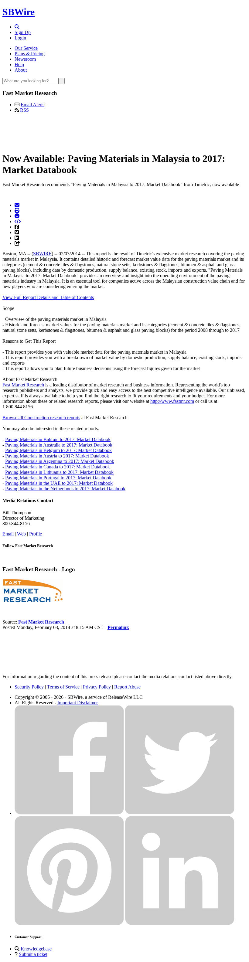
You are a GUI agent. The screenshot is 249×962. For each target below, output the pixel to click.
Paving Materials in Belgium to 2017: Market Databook (58, 450)
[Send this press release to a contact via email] (17, 205)
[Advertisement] (124, 131)
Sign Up (23, 32)
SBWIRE (42, 253)
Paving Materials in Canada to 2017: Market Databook (57, 466)
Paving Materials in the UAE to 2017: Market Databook (59, 483)
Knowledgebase (36, 948)
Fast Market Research (23, 384)
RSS (24, 110)
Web (21, 533)
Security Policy (29, 686)
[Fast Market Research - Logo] (32, 601)
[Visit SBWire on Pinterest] (69, 923)
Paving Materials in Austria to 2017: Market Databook (57, 455)
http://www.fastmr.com (172, 401)
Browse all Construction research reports (41, 417)
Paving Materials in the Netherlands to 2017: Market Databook (65, 488)
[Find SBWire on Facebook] (69, 813)
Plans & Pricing (30, 53)
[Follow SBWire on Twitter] (179, 813)
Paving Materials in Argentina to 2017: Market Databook (59, 461)
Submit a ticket (33, 954)
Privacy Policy (97, 686)
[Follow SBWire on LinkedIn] (179, 923)
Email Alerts (32, 104)
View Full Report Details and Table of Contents (48, 297)
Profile (35, 533)
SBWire (18, 11)
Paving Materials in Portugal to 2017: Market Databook (58, 477)
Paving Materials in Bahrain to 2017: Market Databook (58, 439)
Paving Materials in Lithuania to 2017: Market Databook (59, 472)
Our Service (26, 48)
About (21, 70)
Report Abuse (127, 686)
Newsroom (25, 59)
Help (19, 64)
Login (20, 37)
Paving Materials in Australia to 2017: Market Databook (58, 444)
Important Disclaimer (77, 702)
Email (8, 533)
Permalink (118, 627)
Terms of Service (63, 686)
